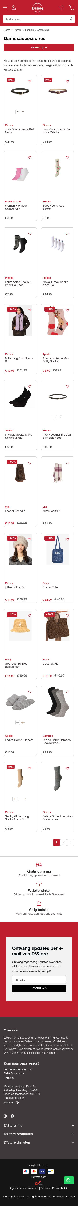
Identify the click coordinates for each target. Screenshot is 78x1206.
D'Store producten (18, 1134)
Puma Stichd (13, 202)
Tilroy (71, 1197)
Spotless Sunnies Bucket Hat (16, 665)
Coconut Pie (50, 664)
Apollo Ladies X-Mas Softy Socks (56, 360)
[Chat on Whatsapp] (69, 1180)
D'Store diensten (17, 1142)
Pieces (9, 125)
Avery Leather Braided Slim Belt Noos (57, 436)
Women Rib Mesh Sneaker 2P (16, 207)
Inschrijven (39, 988)
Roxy (46, 583)
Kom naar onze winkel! (21, 1063)
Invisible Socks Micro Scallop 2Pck (18, 436)
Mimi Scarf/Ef (51, 511)
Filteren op (38, 48)
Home (7, 30)
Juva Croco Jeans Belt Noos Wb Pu (57, 131)
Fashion (29, 30)
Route (7, 1078)
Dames (18, 30)
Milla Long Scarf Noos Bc (19, 360)
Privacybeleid (60, 1188)
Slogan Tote (50, 587)
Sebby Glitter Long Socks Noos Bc (17, 818)
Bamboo (48, 736)
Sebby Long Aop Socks (53, 207)
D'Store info (13, 1126)
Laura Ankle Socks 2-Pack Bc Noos (18, 284)
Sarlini (8, 431)
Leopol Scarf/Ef (15, 511)
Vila (7, 507)
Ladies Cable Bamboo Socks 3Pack (57, 742)
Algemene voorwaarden (24, 1188)
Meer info (9, 1103)
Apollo (46, 354)
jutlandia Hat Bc (15, 587)
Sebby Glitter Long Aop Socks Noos (58, 818)
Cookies (46, 1188)
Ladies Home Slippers (19, 740)
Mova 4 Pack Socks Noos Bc (55, 284)
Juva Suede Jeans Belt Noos (19, 131)
